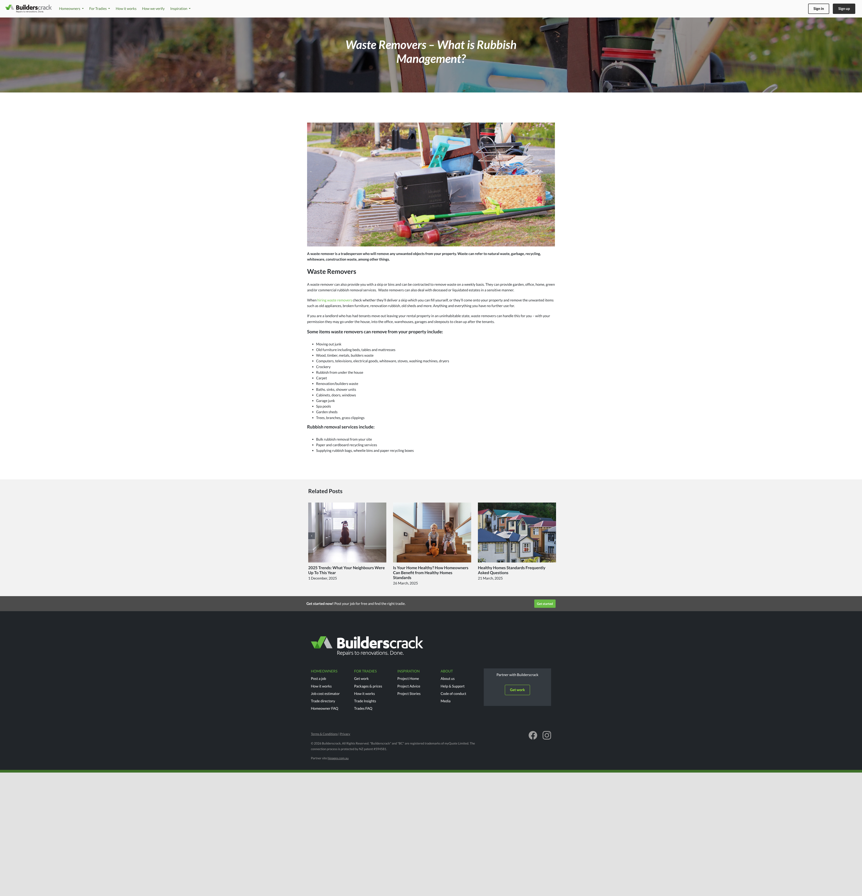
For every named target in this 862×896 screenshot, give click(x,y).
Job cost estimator (325, 694)
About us (448, 678)
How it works (321, 686)
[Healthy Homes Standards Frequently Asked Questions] (517, 532)
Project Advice (408, 686)
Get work (361, 678)
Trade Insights (365, 701)
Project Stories (408, 694)
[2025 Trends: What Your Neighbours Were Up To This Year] (347, 532)
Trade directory (323, 701)
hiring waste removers (334, 300)
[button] (311, 535)
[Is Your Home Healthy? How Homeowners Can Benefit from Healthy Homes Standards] (432, 532)
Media (446, 701)
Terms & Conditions (324, 734)
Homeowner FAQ (324, 708)
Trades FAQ (363, 708)
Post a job (318, 678)
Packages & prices (368, 686)
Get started (545, 604)
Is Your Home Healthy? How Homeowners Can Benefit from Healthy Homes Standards (430, 572)
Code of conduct (453, 694)
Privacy (345, 734)
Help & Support (453, 686)
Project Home (408, 678)
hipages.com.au (338, 758)
